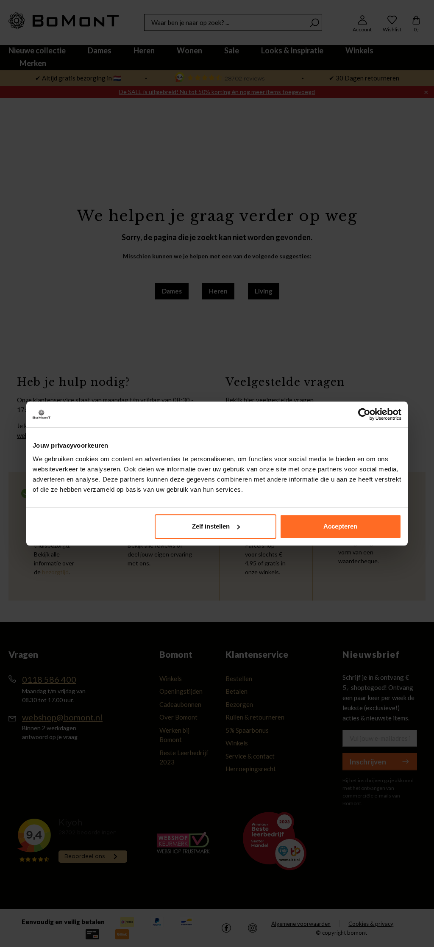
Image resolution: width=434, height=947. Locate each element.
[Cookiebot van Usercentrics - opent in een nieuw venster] (364, 414)
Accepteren (340, 526)
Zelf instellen (211, 526)
